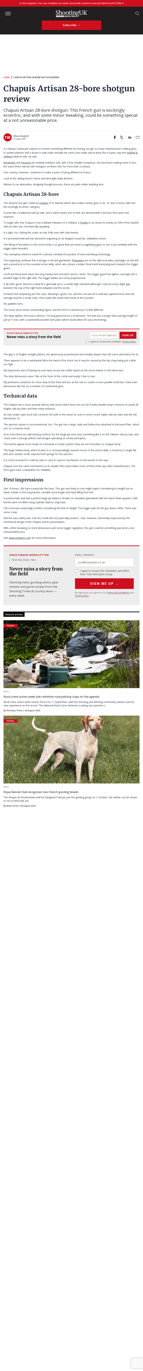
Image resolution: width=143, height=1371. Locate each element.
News (6, 691)
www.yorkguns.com (20, 538)
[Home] (71, 13)
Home (6, 77)
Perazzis (26, 162)
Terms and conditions (118, 592)
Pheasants (78, 260)
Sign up (128, 335)
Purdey (84, 222)
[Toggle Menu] (8, 13)
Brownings (9, 162)
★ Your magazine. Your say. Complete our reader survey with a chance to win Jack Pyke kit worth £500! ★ (71, 3)
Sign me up (104, 583)
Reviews (10, 625)
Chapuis (44, 203)
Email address (84, 554)
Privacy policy (129, 341)
